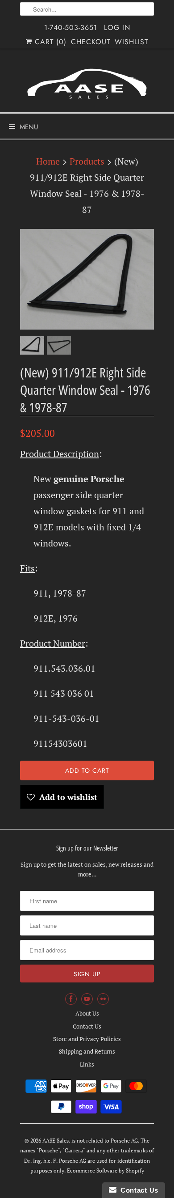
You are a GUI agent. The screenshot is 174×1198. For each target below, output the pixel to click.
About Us (87, 1013)
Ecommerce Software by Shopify (105, 1170)
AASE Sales (55, 1140)
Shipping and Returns (87, 1051)
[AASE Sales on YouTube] (87, 999)
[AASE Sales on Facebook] (71, 999)
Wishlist (131, 42)
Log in (117, 27)
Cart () (49, 42)
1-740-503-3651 (70, 27)
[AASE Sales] (87, 84)
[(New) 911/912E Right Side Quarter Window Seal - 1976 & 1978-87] (87, 279)
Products (87, 161)
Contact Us (87, 1026)
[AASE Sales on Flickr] (103, 999)
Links (87, 1064)
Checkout (90, 42)
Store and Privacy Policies (87, 1039)
